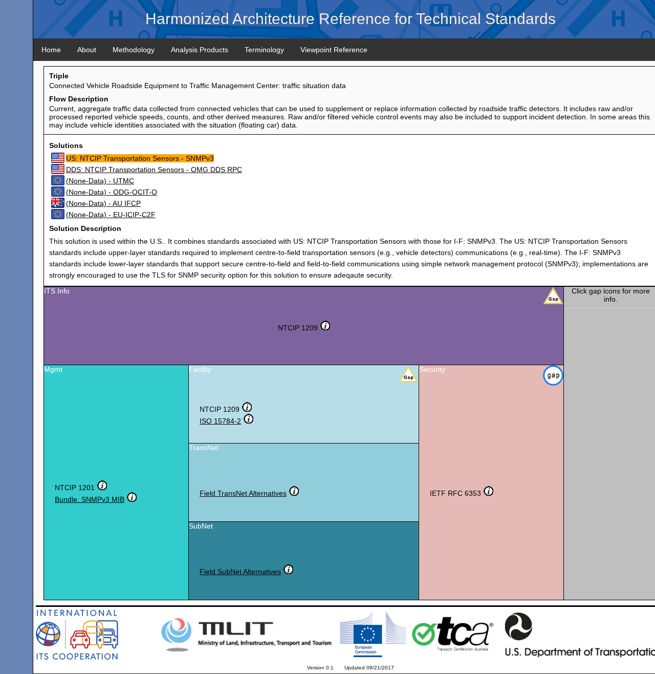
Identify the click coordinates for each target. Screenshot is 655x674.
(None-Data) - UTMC (100, 181)
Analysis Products (199, 50)
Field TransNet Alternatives (243, 493)
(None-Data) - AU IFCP (103, 203)
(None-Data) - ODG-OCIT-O (111, 192)
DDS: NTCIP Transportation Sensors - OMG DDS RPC (154, 169)
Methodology (134, 50)
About (86, 50)
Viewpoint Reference (333, 50)
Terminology (264, 50)
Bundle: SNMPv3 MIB (89, 499)
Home (51, 50)
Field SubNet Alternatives (240, 571)
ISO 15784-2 (220, 421)
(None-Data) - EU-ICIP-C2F (111, 214)
